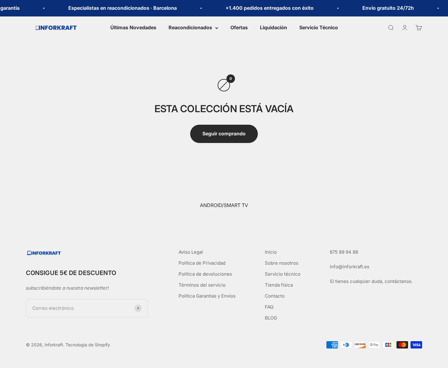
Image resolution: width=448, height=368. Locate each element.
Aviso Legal (191, 252)
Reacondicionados (190, 27)
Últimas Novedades (133, 27)
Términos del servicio (202, 285)
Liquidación (273, 27)
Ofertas (239, 27)
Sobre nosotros (281, 263)
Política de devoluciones (205, 274)
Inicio (271, 252)
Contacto (275, 296)
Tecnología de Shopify (88, 344)
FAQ (269, 307)
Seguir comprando (224, 133)
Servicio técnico (282, 274)
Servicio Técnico (318, 27)
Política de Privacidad (202, 263)
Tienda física (279, 285)
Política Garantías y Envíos (207, 296)
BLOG (271, 318)
